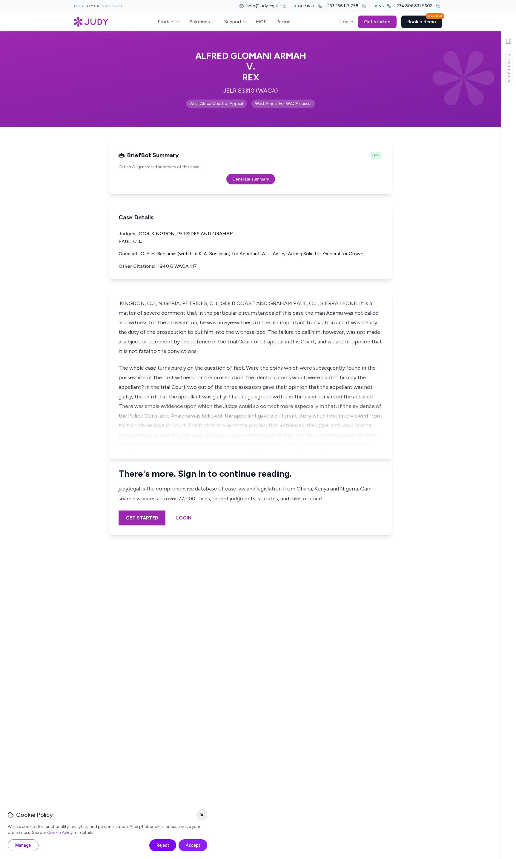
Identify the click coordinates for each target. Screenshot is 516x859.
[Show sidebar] (508, 41)
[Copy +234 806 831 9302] (438, 6)
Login (183, 518)
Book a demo (424, 20)
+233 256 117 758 (341, 5)
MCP (261, 22)
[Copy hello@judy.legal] (283, 6)
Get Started (142, 518)
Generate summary (250, 179)
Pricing (283, 22)
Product (166, 22)
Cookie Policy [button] (60, 832)
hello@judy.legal (262, 5)
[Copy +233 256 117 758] (364, 6)
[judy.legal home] (91, 22)
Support (233, 22)
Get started (377, 22)
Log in (346, 22)
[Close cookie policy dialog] (201, 814)
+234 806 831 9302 (413, 5)
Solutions (200, 22)
